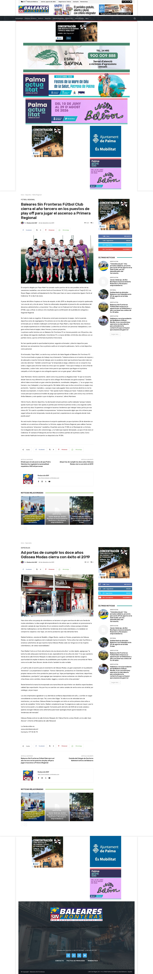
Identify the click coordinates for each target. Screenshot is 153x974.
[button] (134, 18)
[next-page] (25, 528)
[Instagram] (125, 2)
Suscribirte (127, 249)
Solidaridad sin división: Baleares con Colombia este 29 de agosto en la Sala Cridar (81, 519)
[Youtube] (131, 2)
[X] (128, 2)
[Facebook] (123, 2)
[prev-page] (22, 528)
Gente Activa (32, 510)
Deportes (28, 195)
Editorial (81, 514)
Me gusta (127, 236)
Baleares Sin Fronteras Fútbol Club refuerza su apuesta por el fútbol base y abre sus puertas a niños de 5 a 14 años (121, 308)
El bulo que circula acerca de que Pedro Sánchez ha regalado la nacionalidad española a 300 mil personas (36, 464)
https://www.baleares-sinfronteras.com (48, 478)
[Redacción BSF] (22, 223)
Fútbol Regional (37, 195)
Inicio (22, 195)
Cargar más (114, 334)
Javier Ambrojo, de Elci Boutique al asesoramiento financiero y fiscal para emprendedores (57, 519)
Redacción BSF (32, 223)
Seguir (128, 240)
